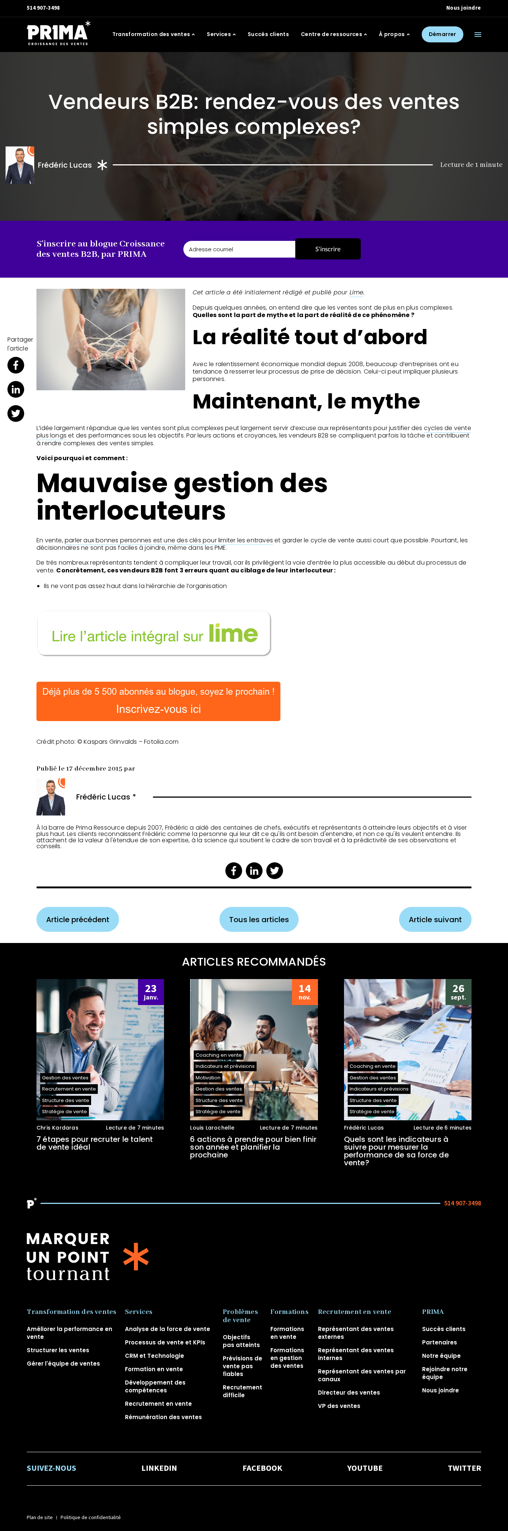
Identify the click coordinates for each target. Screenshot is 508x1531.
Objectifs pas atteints (241, 1341)
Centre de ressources (331, 34)
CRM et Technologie (154, 1356)
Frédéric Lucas (65, 165)
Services (219, 34)
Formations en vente (287, 1333)
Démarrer (442, 34)
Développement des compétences (155, 1386)
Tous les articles (259, 919)
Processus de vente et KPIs (165, 1342)
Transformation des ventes (151, 34)
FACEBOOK (262, 1468)
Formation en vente (154, 1369)
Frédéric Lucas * (106, 797)
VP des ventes (339, 1406)
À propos (392, 34)
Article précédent (77, 919)
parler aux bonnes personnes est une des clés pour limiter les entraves (169, 540)
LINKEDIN (159, 1468)
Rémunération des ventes (163, 1417)
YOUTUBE (365, 1468)
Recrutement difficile (242, 1391)
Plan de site (40, 1517)
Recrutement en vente (158, 1404)
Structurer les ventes (58, 1350)
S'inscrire (328, 249)
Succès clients (268, 34)
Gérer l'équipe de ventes (63, 1363)
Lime (357, 292)
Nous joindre (463, 8)
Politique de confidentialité (91, 1517)
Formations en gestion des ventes (287, 1358)
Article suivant (435, 919)
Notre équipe (441, 1356)
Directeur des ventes (349, 1392)
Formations (289, 1312)
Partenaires (439, 1342)
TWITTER (464, 1468)
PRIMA (433, 1312)
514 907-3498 (43, 8)
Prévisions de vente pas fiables (242, 1366)
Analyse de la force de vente (167, 1329)
